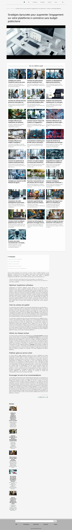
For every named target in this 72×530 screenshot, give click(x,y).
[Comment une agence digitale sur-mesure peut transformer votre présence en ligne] (36, 154)
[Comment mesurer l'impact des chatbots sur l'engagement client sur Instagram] (36, 113)
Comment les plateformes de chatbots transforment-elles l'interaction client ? (16, 162)
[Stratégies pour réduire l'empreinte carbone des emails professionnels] (17, 73)
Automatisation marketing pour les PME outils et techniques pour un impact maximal (36, 142)
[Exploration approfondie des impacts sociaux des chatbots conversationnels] (36, 194)
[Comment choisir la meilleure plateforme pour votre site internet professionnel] (17, 214)
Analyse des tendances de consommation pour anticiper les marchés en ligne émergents (54, 142)
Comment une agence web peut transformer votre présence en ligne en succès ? (54, 222)
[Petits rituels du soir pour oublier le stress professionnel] (13, 452)
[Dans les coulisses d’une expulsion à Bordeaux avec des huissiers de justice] (13, 493)
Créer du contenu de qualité (14, 261)
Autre (56, 2)
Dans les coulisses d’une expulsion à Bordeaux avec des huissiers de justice (13, 500)
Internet (49, 2)
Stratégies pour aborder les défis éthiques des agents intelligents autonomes (17, 182)
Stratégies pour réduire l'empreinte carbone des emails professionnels (16, 82)
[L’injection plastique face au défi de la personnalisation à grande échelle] (13, 431)
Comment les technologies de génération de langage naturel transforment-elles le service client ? (35, 223)
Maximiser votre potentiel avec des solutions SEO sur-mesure (35, 181)
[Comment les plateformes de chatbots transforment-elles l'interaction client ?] (17, 154)
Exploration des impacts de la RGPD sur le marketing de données (54, 202)
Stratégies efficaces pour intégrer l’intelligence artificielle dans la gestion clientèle (15, 143)
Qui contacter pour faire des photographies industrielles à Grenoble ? (13, 479)
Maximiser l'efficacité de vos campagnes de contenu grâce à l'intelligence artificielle (54, 122)
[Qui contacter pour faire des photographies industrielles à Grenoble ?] (13, 472)
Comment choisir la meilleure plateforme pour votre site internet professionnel (16, 222)
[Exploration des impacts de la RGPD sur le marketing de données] (55, 194)
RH (28, 2)
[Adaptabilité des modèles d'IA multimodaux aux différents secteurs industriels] (55, 154)
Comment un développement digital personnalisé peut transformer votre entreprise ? (54, 82)
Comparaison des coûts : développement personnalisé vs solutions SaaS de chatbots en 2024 (17, 203)
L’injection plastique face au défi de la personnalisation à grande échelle (13, 438)
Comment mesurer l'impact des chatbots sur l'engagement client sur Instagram (35, 122)
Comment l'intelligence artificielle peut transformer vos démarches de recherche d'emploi (54, 183)
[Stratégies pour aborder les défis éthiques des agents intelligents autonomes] (17, 174)
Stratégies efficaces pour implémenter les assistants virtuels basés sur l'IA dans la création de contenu (16, 123)
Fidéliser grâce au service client (14, 266)
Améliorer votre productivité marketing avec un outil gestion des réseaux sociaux (55, 102)
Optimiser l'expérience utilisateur (15, 259)
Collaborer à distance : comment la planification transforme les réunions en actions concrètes (13, 416)
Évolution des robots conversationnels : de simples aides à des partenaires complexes (16, 243)
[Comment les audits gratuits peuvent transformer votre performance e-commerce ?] (36, 73)
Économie (42, 2)
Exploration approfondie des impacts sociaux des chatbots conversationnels (35, 202)
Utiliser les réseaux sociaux (13, 263)
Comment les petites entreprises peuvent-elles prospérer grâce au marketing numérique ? (36, 102)
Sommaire (12, 257)
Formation (35, 2)
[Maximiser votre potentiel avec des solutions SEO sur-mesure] (36, 174)
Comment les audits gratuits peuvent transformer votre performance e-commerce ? (35, 82)
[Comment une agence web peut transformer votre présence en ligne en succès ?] (55, 214)
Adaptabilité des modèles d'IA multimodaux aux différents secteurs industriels (54, 162)
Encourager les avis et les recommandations (17, 268)
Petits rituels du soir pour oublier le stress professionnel (13, 458)
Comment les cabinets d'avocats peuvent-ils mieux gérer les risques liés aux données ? (17, 102)
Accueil (8, 8)
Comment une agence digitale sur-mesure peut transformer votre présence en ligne (35, 162)
